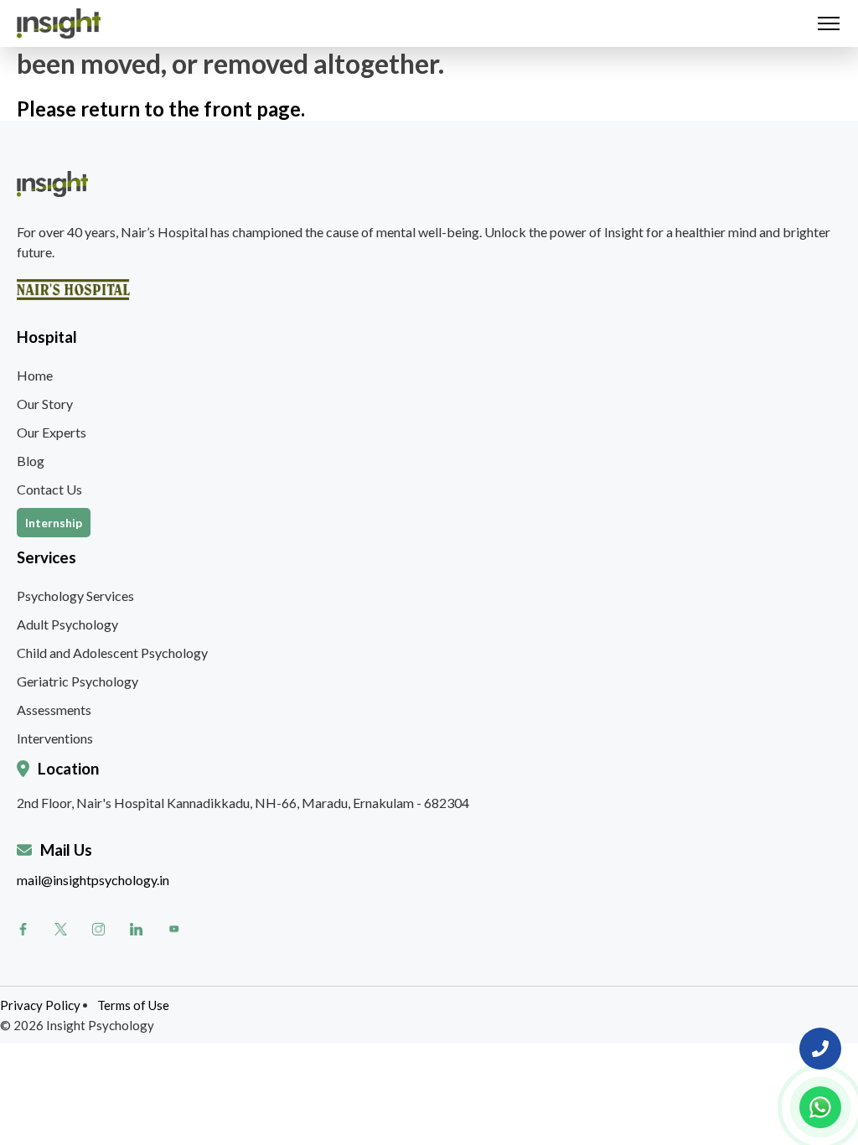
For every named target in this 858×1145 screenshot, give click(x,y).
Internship (53, 523)
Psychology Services (75, 596)
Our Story (45, 404)
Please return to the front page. (161, 108)
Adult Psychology (67, 624)
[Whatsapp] (820, 1107)
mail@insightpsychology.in (93, 880)
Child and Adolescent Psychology (112, 653)
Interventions (55, 738)
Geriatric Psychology (77, 681)
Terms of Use (133, 1005)
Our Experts (51, 432)
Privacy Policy (40, 1005)
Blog (30, 461)
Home (35, 375)
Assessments (54, 710)
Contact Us (49, 489)
